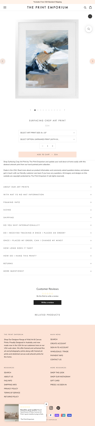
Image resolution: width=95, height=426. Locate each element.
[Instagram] (51, 409)
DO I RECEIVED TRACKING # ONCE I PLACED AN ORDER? (34, 233)
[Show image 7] (51, 110)
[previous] (2, 61)
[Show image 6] (48, 110)
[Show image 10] (60, 110)
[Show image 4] (43, 110)
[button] (46, 404)
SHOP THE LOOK (57, 372)
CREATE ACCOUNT (58, 343)
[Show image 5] (46, 110)
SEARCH (53, 339)
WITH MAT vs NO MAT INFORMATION (23, 194)
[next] (92, 61)
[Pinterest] (58, 409)
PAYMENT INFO (56, 355)
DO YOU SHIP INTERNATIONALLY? (21, 225)
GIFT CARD (54, 380)
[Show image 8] (54, 110)
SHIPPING (8, 217)
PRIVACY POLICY (11, 388)
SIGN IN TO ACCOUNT (59, 347)
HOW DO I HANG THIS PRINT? (20, 256)
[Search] (85, 7)
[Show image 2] (37, 110)
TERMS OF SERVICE (12, 393)
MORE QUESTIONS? (13, 271)
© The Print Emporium (47, 420)
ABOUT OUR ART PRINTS (16, 187)
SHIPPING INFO (10, 385)
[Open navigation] (4, 7)
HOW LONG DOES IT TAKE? (18, 248)
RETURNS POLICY (11, 397)
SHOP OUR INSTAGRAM (60, 376)
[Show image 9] (57, 110)
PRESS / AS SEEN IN (58, 385)
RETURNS (8, 263)
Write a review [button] (47, 302)
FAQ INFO (8, 380)
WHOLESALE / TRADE (59, 351)
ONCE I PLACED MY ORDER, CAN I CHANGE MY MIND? (33, 240)
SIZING (7, 210)
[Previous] (30, 109)
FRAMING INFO (11, 202)
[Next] (64, 109)
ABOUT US (8, 376)
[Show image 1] (35, 110)
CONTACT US (55, 359)
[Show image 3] (40, 110)
